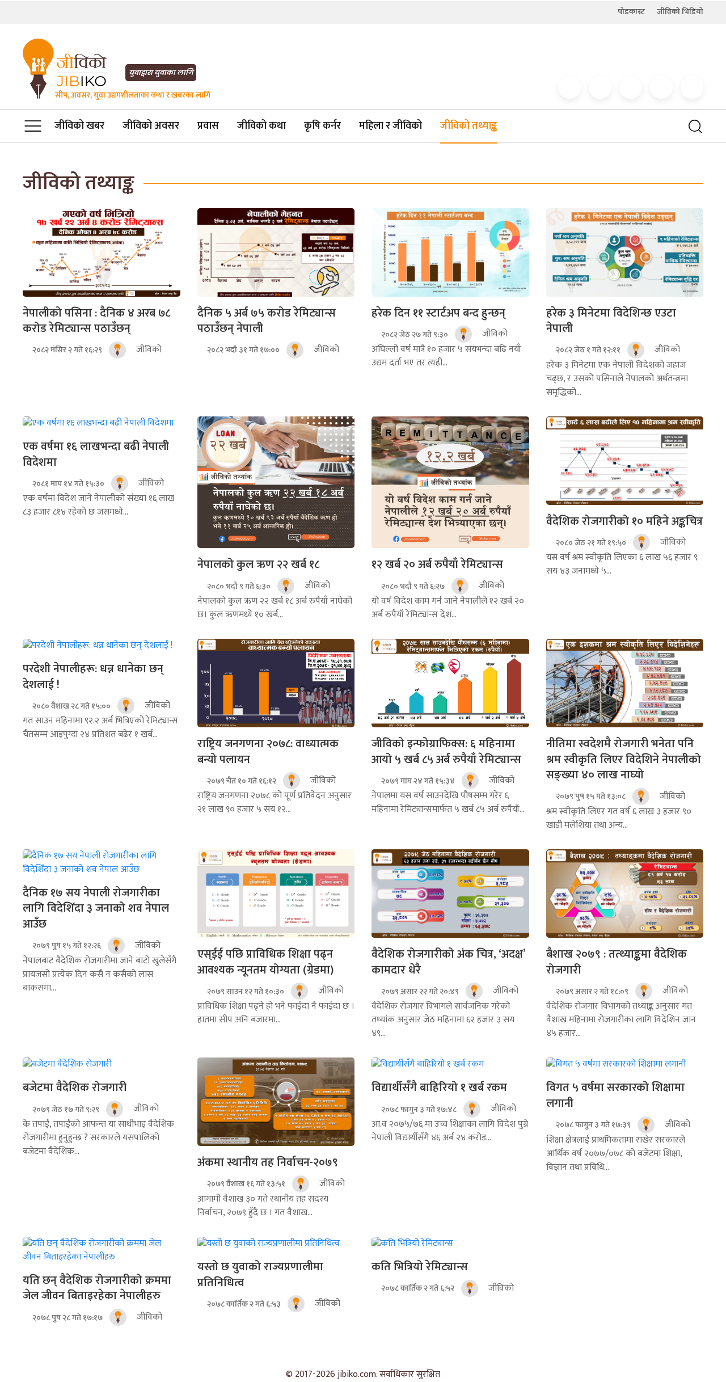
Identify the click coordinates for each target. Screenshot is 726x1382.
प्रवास (208, 125)
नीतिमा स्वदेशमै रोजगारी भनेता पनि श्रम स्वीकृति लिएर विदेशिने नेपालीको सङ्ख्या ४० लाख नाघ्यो (623, 759)
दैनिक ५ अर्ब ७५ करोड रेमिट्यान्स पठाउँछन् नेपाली (266, 321)
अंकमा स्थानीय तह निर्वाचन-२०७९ (267, 1162)
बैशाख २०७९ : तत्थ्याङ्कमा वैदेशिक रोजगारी (616, 962)
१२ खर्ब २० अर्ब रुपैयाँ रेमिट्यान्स (437, 564)
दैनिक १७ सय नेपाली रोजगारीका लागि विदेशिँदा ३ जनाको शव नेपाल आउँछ (96, 908)
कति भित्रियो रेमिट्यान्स (420, 1266)
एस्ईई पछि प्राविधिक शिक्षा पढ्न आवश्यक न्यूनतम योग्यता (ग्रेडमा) (265, 962)
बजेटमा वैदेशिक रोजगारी (74, 1087)
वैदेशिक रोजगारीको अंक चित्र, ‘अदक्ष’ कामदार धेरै (448, 962)
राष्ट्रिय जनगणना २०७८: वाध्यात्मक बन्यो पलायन (268, 751)
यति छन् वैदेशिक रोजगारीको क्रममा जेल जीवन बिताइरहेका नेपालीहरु (97, 1288)
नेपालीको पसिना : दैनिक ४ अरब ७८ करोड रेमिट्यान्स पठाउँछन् (96, 321)
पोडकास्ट (631, 11)
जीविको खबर (79, 125)
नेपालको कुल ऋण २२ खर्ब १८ (258, 564)
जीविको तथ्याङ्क (468, 125)
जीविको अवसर (151, 125)
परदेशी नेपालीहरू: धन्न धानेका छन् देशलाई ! (93, 676)
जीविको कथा (261, 125)
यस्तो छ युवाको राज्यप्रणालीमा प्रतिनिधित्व (260, 1274)
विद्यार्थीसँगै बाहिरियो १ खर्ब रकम (439, 1087)
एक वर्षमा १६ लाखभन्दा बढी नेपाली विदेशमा (96, 454)
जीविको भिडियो (680, 11)
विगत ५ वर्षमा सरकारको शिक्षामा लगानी (615, 1095)
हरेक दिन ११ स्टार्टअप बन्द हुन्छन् (438, 313)
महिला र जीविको (390, 125)
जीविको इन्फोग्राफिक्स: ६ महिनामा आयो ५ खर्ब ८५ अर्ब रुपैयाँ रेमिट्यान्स (446, 751)
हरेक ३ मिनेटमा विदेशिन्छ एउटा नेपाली (611, 321)
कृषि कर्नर (322, 125)
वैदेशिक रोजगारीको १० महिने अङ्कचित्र (624, 521)
